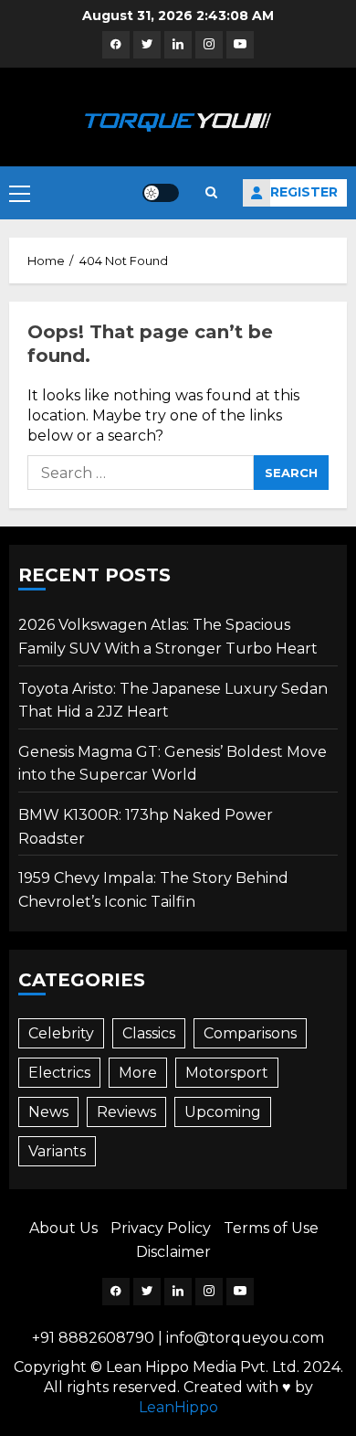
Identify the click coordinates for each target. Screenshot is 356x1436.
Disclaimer (173, 1251)
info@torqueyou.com (245, 1337)
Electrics (59, 1072)
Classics (148, 1033)
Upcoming (222, 1112)
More (138, 1072)
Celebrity (61, 1033)
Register (304, 192)
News (48, 1112)
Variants (57, 1151)
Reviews (126, 1112)
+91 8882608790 (93, 1337)
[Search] (211, 193)
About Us (63, 1228)
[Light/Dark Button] (160, 193)
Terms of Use (271, 1228)
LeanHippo (178, 1407)
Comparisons (250, 1033)
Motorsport (226, 1072)
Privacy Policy (160, 1228)
